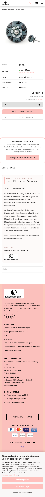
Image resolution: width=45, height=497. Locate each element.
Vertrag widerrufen (22, 417)
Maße (4, 269)
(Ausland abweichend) (26, 72)
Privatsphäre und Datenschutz (16, 331)
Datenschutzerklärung (10, 475)
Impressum (8, 339)
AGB (5, 335)
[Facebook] (6, 317)
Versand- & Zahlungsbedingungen (18, 343)
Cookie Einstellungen (12, 350)
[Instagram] (12, 317)
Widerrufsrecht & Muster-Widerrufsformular (22, 347)
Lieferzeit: (6, 71)
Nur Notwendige (22, 486)
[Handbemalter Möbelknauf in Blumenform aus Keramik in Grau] (22, 30)
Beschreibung (8, 168)
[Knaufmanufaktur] (4, 3)
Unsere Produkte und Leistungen (17, 328)
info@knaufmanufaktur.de (22, 157)
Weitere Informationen (22, 492)
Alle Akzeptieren (22, 480)
